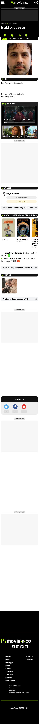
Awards (9, 674)
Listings (9, 662)
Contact (29, 659)
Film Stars (13, 23)
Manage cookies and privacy (19, 693)
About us (30, 656)
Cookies (12, 690)
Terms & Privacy (14, 685)
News (8, 659)
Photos (8, 677)
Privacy (11, 688)
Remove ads (20, 8)
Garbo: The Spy (30, 253)
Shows (8, 668)
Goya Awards (12, 193)
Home (3, 23)
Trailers (9, 671)
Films (7, 665)
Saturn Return (23, 239)
